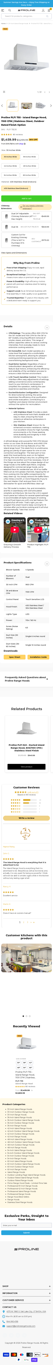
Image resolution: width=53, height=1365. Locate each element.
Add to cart (26, 198)
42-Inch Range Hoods (16, 1137)
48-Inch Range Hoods (17, 1147)
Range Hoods (13, 1199)
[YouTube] (18, 1335)
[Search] (9, 10)
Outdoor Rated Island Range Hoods (22, 1178)
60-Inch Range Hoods (16, 1169)
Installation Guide (38, 657)
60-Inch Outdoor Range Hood (20, 1167)
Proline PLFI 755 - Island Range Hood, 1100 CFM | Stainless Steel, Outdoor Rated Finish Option (26, 1075)
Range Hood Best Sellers (18, 1197)
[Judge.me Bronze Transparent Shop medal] (25, 833)
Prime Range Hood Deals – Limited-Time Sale (27, 1183)
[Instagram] (11, 1335)
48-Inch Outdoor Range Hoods (20, 1145)
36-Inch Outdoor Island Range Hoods (23, 1120)
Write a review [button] (26, 818)
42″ (30, 1063)
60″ (30, 1068)
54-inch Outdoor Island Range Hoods (23, 1153)
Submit (26, 1233)
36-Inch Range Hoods (16, 1126)
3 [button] (27, 922)
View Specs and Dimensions (14, 253)
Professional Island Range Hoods (21, 1191)
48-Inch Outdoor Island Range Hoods (23, 1142)
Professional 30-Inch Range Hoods (22, 1186)
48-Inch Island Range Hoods (19, 1139)
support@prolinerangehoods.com (21, 1326)
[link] (26, 958)
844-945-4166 (12, 1321)
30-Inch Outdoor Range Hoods (20, 1112)
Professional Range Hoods (18, 1194)
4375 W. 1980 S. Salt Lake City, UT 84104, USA (26, 1311)
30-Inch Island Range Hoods (18, 23)
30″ (18, 1063)
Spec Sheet (14, 657)
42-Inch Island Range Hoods (19, 1128)
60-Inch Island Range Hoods (19, 1161)
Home (3, 23)
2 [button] (23, 922)
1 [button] (23, 1016)
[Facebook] (4, 1335)
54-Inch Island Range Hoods (19, 1150)
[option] (26, 60)
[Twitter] (24, 1335)
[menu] (2, 10)
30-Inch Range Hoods (16, 1115)
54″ (24, 1068)
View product (26, 767)
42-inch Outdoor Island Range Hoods (23, 1131)
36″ (24, 1063)
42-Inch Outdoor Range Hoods (20, 1134)
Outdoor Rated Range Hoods (20, 1180)
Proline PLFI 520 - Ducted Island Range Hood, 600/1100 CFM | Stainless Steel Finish (26, 748)
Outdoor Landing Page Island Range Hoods (26, 1175)
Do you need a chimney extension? (33, 207)
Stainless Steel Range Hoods (19, 1202)
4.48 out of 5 (32, 792)
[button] (45, 92)
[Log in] (43, 10)
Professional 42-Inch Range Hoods (22, 1189)
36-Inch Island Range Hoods (19, 1117)
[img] (8, 859)
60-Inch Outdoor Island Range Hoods (23, 1164)
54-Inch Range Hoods (16, 1158)
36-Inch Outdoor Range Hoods (20, 1123)
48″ (18, 1068)
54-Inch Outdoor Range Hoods (20, 1156)
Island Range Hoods (16, 1172)
